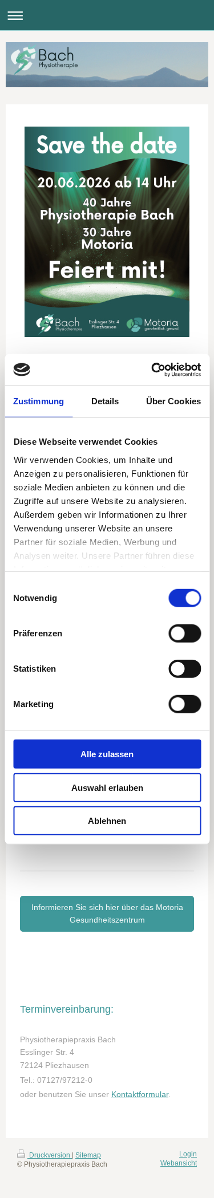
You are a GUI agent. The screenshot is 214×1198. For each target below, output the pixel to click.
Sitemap (88, 1155)
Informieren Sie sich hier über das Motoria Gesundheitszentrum (107, 913)
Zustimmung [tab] (38, 401)
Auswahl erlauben (107, 787)
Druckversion (49, 1155)
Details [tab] (105, 401)
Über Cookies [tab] (173, 401)
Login (188, 1154)
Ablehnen (107, 821)
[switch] (184, 633)
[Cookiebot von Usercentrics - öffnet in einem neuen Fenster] (152, 369)
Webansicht (178, 1163)
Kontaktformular (139, 1094)
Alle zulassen (107, 754)
